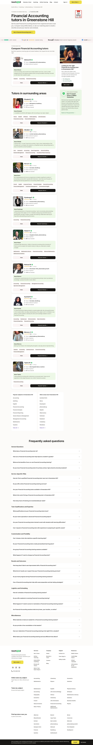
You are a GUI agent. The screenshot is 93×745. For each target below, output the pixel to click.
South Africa (14, 7)
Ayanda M (27, 297)
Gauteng (21, 7)
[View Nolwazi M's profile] (18, 268)
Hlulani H (27, 231)
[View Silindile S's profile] (18, 134)
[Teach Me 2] (16, 2)
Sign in (65, 2)
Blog (51, 2)
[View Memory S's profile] (18, 336)
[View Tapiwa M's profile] (18, 367)
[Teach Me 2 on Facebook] (12, 667)
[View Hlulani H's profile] (18, 235)
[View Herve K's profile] (18, 168)
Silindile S (27, 130)
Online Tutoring (44, 2)
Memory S (27, 332)
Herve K (26, 163)
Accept (75, 742)
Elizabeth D (27, 99)
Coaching (35, 2)
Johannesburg (29, 7)
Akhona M (27, 60)
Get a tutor (67, 84)
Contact (56, 2)
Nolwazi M (27, 264)
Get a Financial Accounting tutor (22, 32)
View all (16, 427)
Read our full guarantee (67, 112)
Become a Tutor (27, 2)
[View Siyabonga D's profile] (18, 201)
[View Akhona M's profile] (18, 62)
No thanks (83, 742)
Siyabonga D (28, 197)
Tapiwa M (27, 363)
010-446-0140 (16, 671)
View (21, 82)
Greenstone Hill (38, 7)
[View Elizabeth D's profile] (18, 103)
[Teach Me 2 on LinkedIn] (16, 667)
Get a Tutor (75, 2)
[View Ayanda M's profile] (18, 301)
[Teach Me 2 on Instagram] (19, 667)
